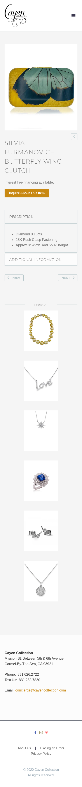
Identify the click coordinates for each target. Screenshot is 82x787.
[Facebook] (35, 732)
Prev (16, 278)
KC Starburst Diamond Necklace (41, 427)
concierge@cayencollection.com (40, 690)
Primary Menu (73, 15)
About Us (24, 748)
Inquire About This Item (27, 193)
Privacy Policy (41, 753)
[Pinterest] (47, 732)
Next (65, 278)
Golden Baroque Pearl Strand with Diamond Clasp (41, 334)
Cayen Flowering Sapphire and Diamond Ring (41, 482)
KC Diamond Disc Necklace (41, 577)
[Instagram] (41, 732)
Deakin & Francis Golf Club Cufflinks (41, 527)
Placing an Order (52, 748)
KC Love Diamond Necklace (41, 374)
